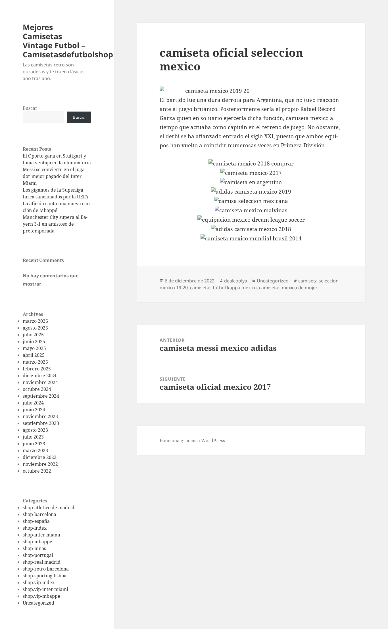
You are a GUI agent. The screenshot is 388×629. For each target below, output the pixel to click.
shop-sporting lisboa (44, 576)
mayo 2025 (34, 348)
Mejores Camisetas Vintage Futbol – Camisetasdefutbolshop (68, 41)
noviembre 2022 (40, 464)
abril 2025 (34, 355)
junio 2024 (34, 409)
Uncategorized (38, 603)
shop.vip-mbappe (41, 596)
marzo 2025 (35, 362)
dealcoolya (235, 281)
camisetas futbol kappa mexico (223, 287)
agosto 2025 (35, 328)
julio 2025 (33, 335)
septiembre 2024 (41, 396)
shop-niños (34, 548)
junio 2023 (34, 444)
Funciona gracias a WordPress (192, 440)
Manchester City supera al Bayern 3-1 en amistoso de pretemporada (55, 224)
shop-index (35, 528)
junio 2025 (34, 341)
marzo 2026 (35, 321)
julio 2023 (33, 437)
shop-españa (36, 521)
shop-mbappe (37, 541)
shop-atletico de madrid (48, 507)
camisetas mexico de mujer (288, 287)
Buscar (30, 108)
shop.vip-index (39, 582)
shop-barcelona (39, 514)
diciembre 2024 (40, 375)
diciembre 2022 (40, 457)
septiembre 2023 (41, 423)
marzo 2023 (35, 450)
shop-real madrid (42, 562)
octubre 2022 (37, 471)
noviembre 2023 (40, 416)
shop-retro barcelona (46, 569)
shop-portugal (38, 555)
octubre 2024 (37, 389)
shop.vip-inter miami (45, 589)
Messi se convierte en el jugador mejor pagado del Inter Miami (54, 176)
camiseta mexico (307, 118)
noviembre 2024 (40, 382)
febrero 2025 (37, 369)
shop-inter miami (41, 535)
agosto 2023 (35, 430)
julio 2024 (33, 403)
